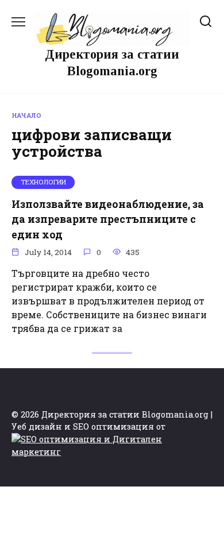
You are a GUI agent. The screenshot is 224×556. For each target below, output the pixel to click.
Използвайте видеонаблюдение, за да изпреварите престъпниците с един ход (107, 219)
